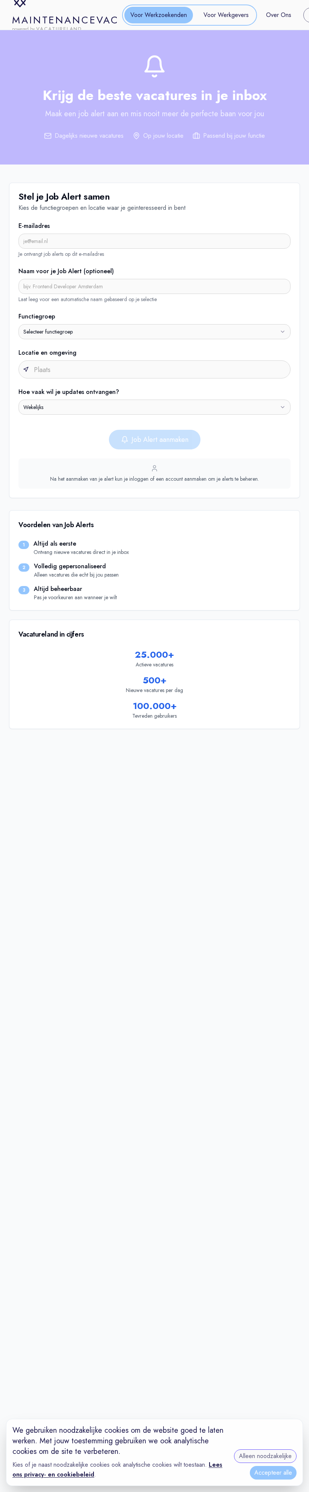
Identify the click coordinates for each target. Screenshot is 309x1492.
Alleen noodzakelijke (265, 1456)
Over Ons (278, 15)
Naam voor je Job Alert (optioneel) (66, 271)
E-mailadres (34, 225)
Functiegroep (36, 316)
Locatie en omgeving (47, 352)
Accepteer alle (273, 1472)
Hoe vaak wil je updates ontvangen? (68, 392)
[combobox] (154, 331)
